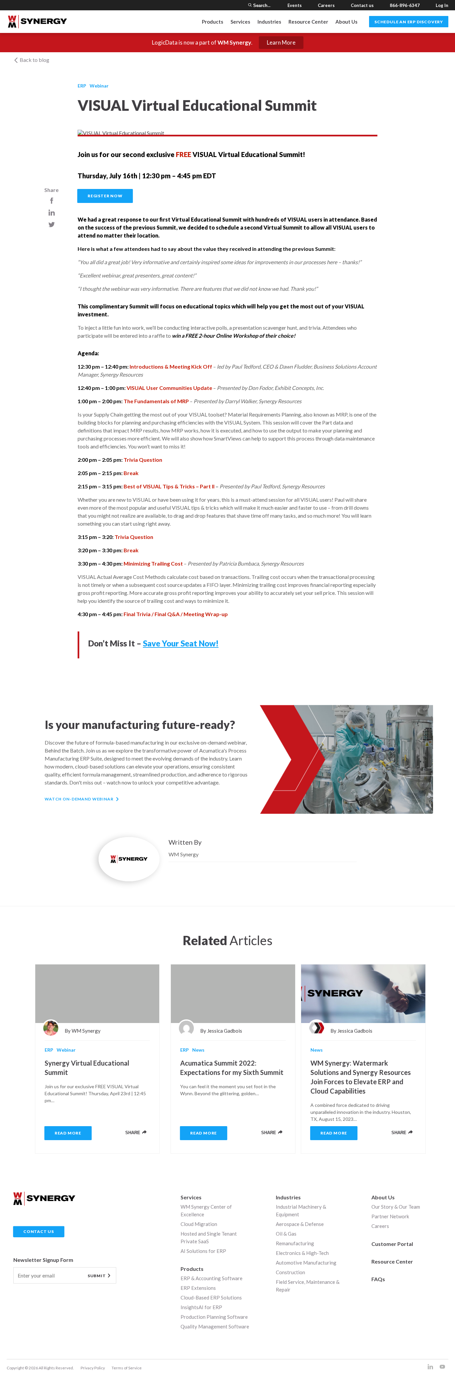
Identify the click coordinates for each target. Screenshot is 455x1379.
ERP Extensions (198, 1288)
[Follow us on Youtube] (442, 1367)
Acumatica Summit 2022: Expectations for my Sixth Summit (231, 1067)
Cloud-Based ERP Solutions (211, 1297)
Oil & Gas (286, 1234)
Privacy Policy (93, 1367)
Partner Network (390, 1216)
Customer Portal (392, 1244)
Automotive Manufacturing (306, 1263)
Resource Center (308, 22)
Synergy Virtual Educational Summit (87, 1067)
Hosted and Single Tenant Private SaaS (209, 1237)
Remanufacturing (295, 1243)
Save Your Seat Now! (181, 643)
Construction (290, 1272)
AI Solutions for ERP (203, 1251)
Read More (68, 1132)
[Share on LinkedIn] (51, 212)
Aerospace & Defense (300, 1224)
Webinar (99, 85)
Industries (288, 1197)
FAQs (378, 1279)
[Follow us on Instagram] (430, 1367)
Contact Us (38, 1231)
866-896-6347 (405, 5)
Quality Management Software (215, 1326)
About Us (346, 22)
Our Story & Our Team (395, 1207)
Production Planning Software (214, 1317)
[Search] (249, 5)
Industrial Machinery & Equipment (301, 1210)
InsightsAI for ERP (201, 1307)
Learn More (281, 42)
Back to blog (34, 60)
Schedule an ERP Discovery (408, 21)
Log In (442, 5)
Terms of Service (127, 1367)
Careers (326, 5)
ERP (82, 85)
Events (294, 5)
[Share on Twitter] (51, 224)
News (198, 1050)
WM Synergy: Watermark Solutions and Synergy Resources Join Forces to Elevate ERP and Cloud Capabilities (360, 1077)
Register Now (105, 195)
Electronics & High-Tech (302, 1253)
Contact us (362, 5)
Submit (97, 1275)
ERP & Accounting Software (211, 1278)
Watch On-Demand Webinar (79, 798)
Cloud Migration (199, 1224)
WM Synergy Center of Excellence (206, 1210)
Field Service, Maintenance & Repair (307, 1286)
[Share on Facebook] (51, 200)
